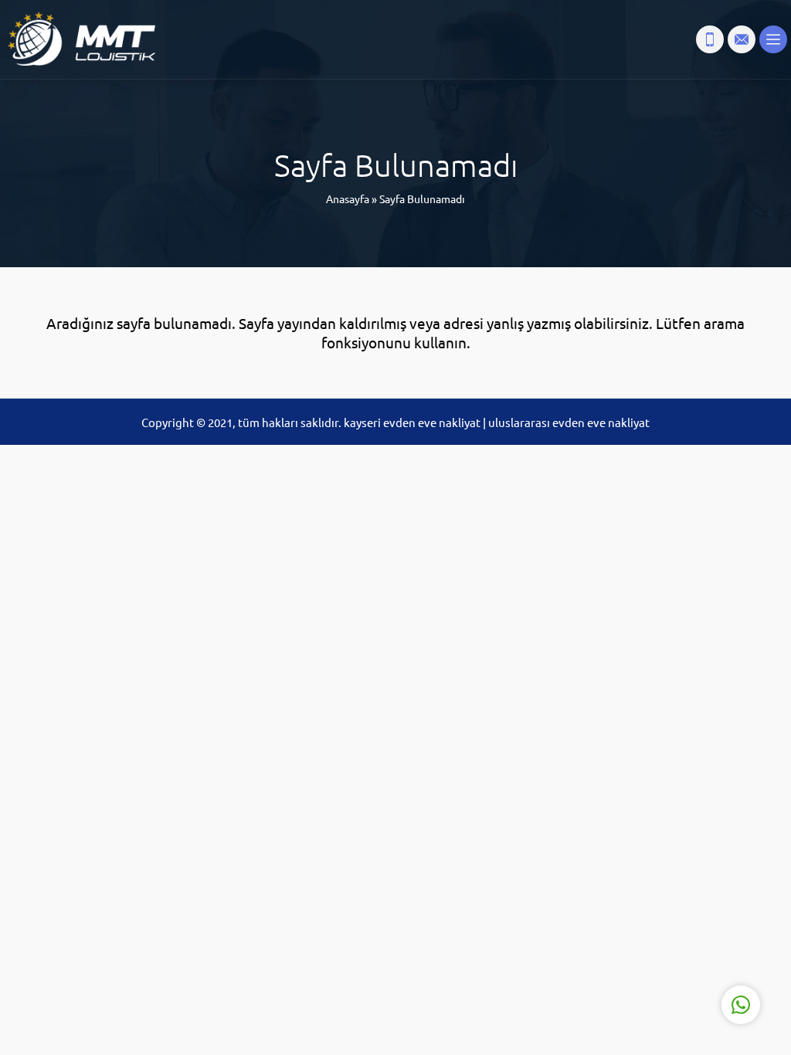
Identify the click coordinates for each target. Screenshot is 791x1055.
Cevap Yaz (644, 934)
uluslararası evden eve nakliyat (569, 422)
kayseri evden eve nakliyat (413, 422)
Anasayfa (347, 198)
